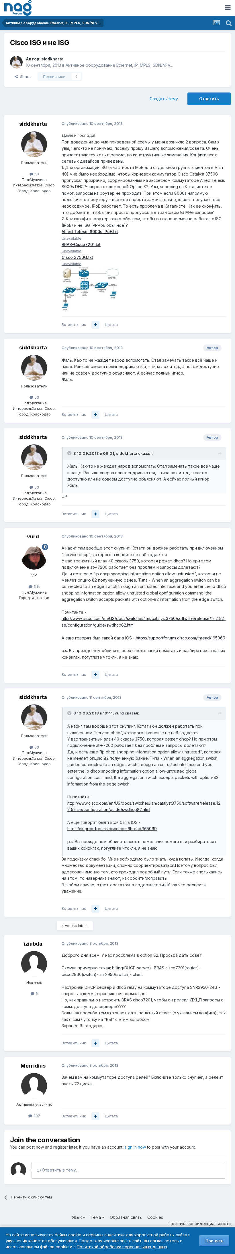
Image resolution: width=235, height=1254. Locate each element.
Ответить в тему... (60, 1170)
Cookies (155, 1217)
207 (36, 1115)
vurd (33, 537)
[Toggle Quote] (70, 453)
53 (36, 174)
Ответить (209, 98)
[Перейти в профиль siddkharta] (16, 62)
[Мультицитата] (95, 325)
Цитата (111, 324)
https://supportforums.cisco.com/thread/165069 (180, 637)
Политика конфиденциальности (199, 1223)
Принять (214, 1240)
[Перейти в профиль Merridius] (34, 1086)
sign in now (135, 1147)
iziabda (33, 944)
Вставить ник (74, 324)
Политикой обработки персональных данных (122, 1246)
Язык (77, 1217)
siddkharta (52, 58)
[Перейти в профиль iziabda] (34, 964)
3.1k (36, 586)
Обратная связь (126, 1217)
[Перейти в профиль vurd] (34, 557)
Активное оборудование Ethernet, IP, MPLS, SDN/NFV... (119, 65)
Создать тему (164, 98)
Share (24, 76)
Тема (96, 1217)
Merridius (33, 1066)
